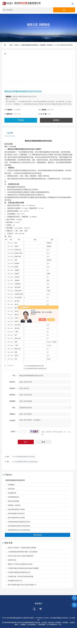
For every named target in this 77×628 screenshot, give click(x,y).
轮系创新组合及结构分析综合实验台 (19, 526)
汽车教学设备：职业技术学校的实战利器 (20, 576)
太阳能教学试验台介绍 (15, 580)
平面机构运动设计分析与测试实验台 (19, 530)
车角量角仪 (11, 484)
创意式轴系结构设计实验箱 (16, 509)
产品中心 (17, 45)
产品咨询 (21, 120)
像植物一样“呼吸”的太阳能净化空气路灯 (20, 564)
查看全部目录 (37, 535)
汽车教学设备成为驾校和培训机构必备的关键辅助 (23, 568)
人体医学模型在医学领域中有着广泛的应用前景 (22, 552)
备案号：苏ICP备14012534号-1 (40, 618)
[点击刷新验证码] (34, 431)
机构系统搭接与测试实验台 (16, 513)
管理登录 (59, 618)
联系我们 (56, 120)
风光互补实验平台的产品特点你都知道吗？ (21, 556)
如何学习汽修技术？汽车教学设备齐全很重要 (22, 547)
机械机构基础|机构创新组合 (29, 45)
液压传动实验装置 (13, 501)
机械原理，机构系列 (46, 45)
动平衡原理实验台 (13, 497)
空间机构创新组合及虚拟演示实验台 (19, 522)
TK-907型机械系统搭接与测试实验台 (23, 456)
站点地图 (53, 618)
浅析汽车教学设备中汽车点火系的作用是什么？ (22, 585)
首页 (11, 45)
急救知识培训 (12, 560)
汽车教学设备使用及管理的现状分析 (19, 572)
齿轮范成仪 (11, 489)
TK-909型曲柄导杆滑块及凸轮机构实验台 (25, 461)
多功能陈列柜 (12, 493)
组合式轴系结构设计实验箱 (16, 517)
